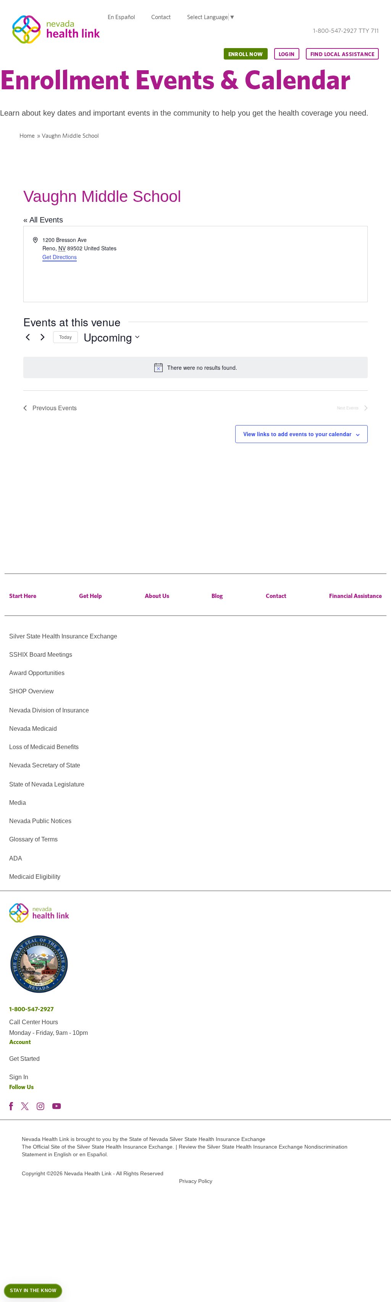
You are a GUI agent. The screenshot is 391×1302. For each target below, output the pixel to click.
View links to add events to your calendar (297, 434)
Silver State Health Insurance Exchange (63, 636)
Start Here (22, 595)
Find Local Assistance (342, 54)
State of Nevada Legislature (46, 784)
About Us (157, 595)
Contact (161, 17)
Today (65, 337)
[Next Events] (42, 337)
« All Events (43, 220)
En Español (121, 17)
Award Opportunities (37, 673)
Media (17, 802)
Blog (217, 595)
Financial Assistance (355, 595)
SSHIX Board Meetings (40, 654)
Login (287, 54)
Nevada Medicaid (33, 728)
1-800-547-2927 (31, 1009)
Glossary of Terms (33, 839)
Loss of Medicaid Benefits (44, 747)
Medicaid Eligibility (34, 876)
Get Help (90, 595)
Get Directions (59, 257)
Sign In (18, 1077)
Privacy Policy (195, 1181)
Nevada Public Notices (40, 821)
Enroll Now (245, 54)
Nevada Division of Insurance (49, 710)
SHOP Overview (31, 691)
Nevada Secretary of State (44, 765)
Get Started (24, 1058)
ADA (15, 858)
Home (27, 135)
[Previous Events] (27, 337)
